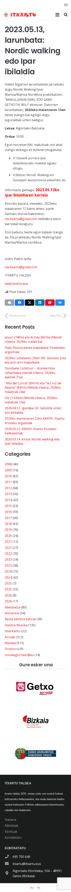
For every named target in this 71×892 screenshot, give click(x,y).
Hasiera (10, 819)
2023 (8, 559)
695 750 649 (21, 857)
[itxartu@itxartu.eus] (9, 863)
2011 (8, 482)
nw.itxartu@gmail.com (21, 219)
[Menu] (57, 15)
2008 (8, 464)
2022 (8, 553)
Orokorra (12, 649)
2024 (8, 571)
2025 (8, 583)
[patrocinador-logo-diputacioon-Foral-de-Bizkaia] (35, 720)
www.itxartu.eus (16, 283)
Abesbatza (12, 607)
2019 (8, 529)
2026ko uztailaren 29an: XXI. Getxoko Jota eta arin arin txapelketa (35, 360)
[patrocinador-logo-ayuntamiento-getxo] (35, 687)
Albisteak (11, 825)
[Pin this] (50, 302)
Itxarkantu (12, 631)
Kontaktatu (13, 837)
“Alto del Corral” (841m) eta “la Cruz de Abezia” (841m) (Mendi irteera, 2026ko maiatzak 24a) (33, 387)
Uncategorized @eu (19, 655)
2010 (8, 476)
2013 (8, 494)
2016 (8, 512)
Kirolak (10, 637)
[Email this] (9, 302)
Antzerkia (12, 613)
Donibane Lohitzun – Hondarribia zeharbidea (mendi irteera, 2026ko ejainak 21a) (30, 372)
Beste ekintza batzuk (20, 619)
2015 (8, 506)
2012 (8, 488)
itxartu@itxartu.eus (27, 864)
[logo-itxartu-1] (21, 15)
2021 (8, 541)
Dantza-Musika (16, 625)
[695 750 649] (9, 856)
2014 (8, 500)
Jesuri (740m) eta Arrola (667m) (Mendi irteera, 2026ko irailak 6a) (33, 339)
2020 (8, 536)
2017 (8, 518)
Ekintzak (11, 831)
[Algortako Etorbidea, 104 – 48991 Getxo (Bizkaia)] (9, 873)
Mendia (10, 643)
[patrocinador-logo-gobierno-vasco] (35, 754)
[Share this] (19, 302)
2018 (8, 524)
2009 (8, 470)
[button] (66, 15)
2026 (8, 595)
